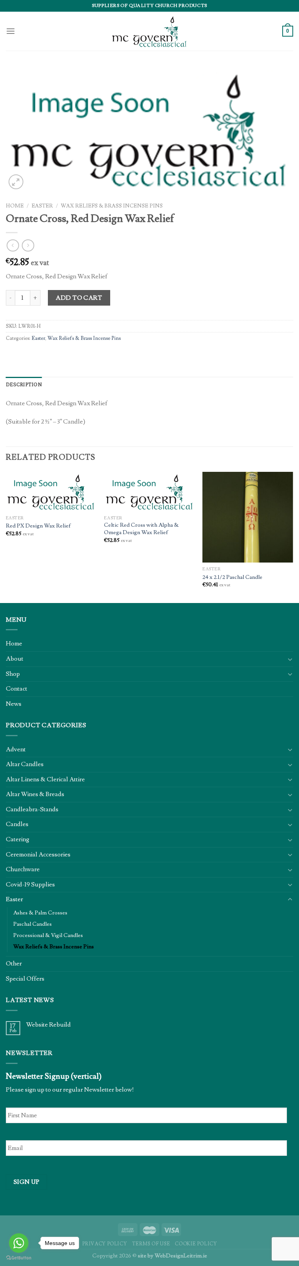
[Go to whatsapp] (18, 1243)
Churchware (23, 869)
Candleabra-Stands (32, 809)
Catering (17, 839)
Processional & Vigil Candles (48, 935)
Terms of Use (151, 1244)
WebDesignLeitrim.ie (181, 1255)
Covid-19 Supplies (30, 884)
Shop (13, 674)
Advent (16, 749)
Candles (17, 824)
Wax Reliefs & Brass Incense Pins (112, 205)
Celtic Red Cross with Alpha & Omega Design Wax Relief (141, 529)
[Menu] (10, 30)
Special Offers (25, 979)
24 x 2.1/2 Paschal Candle (232, 577)
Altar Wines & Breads (35, 794)
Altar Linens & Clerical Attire (45, 779)
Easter (42, 205)
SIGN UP (27, 1182)
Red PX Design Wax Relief (38, 525)
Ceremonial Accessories (38, 854)
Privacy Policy (104, 1244)
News (13, 704)
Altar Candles (25, 764)
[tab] (24, 384)
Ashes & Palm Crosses (40, 912)
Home (15, 205)
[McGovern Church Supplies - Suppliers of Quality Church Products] (149, 31)
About (14, 659)
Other (14, 963)
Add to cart (79, 298)
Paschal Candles (32, 924)
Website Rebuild (48, 1025)
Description (24, 384)
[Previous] (6, 536)
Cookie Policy (196, 1244)
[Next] (293, 536)
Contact (16, 689)
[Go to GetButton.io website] (18, 1258)
